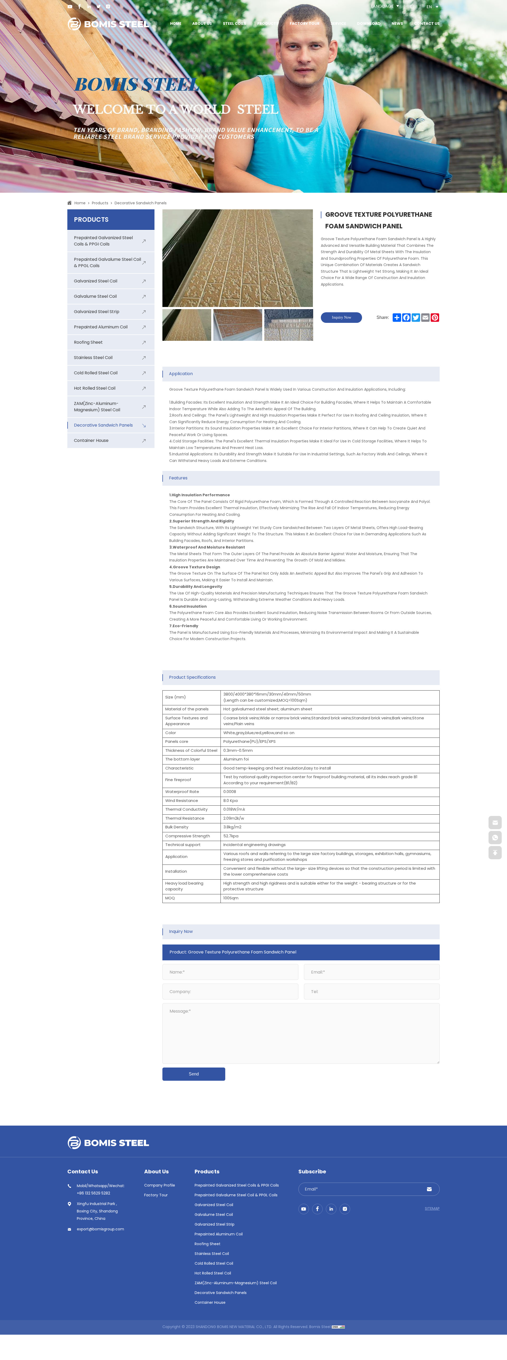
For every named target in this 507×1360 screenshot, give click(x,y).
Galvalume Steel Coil (214, 1215)
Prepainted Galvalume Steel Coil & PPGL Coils (236, 1195)
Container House (210, 1303)
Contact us (427, 24)
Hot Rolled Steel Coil (213, 1274)
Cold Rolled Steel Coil (214, 1264)
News (397, 24)
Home (175, 24)
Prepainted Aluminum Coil (219, 1234)
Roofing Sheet (207, 1244)
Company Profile (159, 1186)
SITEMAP (432, 1209)
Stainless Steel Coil (212, 1254)
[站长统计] (338, 1327)
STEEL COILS (234, 24)
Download (369, 24)
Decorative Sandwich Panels (141, 203)
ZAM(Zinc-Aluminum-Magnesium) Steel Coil (236, 1283)
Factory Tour (305, 24)
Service (338, 24)
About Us (202, 24)
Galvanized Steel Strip (214, 1225)
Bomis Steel (320, 1327)
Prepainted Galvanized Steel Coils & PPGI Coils (237, 1186)
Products (268, 24)
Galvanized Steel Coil (214, 1205)
